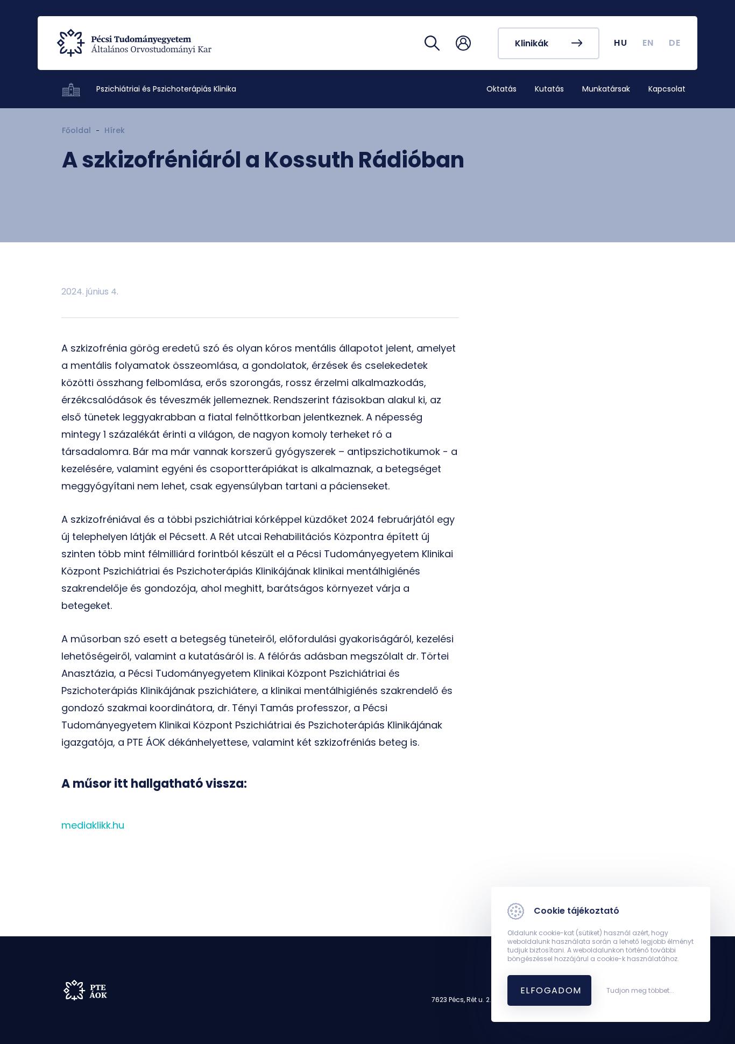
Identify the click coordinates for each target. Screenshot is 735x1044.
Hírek (114, 130)
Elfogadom (551, 990)
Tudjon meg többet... (640, 990)
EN (648, 43)
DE (675, 43)
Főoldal (76, 130)
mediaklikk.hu (92, 825)
